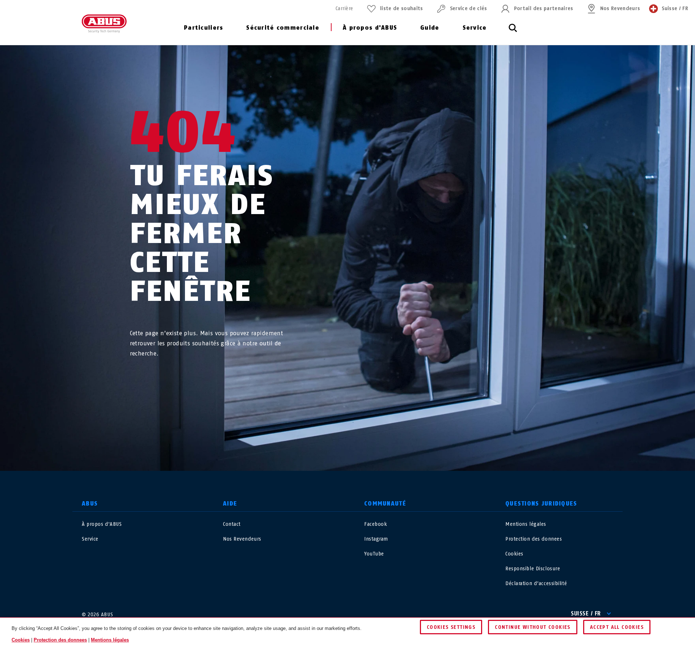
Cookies (514, 554)
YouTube (374, 554)
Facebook (375, 524)
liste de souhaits (401, 8)
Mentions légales (525, 524)
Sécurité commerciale (282, 27)
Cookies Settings (451, 627)
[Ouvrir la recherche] (513, 31)
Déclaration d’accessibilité (536, 583)
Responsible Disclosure (532, 569)
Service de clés (468, 8)
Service (475, 27)
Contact (232, 524)
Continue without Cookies (532, 627)
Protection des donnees (533, 539)
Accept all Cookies (617, 627)
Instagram (376, 539)
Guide (429, 27)
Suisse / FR (586, 613)
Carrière (344, 8)
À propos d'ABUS (370, 27)
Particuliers (203, 27)
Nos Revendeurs (620, 8)
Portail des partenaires (543, 8)
